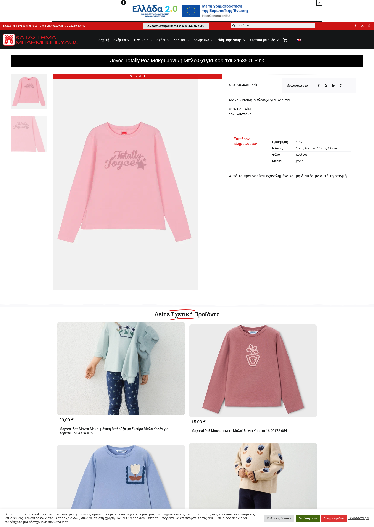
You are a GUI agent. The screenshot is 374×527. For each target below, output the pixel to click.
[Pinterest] (341, 85)
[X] (326, 85)
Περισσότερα (358, 518)
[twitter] (362, 26)
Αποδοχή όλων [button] (308, 518)
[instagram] (369, 26)
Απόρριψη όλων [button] (334, 518)
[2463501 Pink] (137, 182)
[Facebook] (318, 85)
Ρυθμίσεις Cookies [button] (279, 518)
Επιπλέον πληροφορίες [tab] (245, 141)
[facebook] (355, 26)
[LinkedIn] (333, 85)
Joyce (299, 161)
